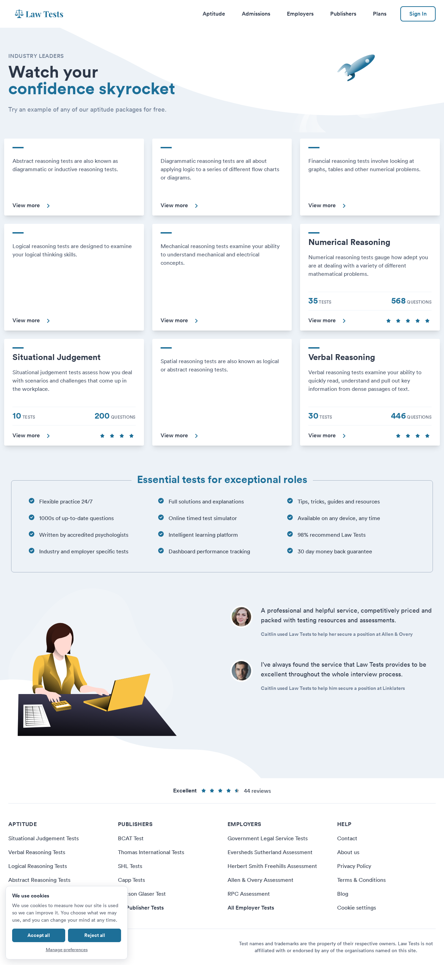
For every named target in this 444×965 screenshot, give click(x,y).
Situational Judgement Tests (43, 838)
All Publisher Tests (141, 907)
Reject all (94, 935)
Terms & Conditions (361, 879)
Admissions (256, 13)
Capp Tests (131, 879)
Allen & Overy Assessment (260, 879)
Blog (342, 893)
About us (348, 852)
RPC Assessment (249, 893)
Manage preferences (67, 950)
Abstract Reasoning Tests (39, 879)
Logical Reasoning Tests (37, 865)
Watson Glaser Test (142, 893)
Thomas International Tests (151, 852)
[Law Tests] (39, 13)
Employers (300, 13)
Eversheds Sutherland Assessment (270, 852)
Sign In (418, 13)
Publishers (343, 13)
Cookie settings (356, 907)
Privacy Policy (354, 865)
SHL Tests (130, 865)
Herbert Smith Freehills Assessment (272, 865)
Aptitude (214, 13)
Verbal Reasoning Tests (36, 852)
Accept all (38, 935)
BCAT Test (131, 838)
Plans (379, 13)
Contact (347, 838)
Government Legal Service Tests (268, 838)
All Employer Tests (251, 907)
